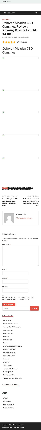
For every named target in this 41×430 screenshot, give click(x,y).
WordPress (13, 427)
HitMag (21, 427)
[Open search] (36, 13)
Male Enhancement (9, 352)
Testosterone (7, 365)
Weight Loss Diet (9, 375)
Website (5, 286)
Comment (6, 244)
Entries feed (7, 401)
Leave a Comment (23, 37)
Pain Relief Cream (9, 356)
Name (4, 269)
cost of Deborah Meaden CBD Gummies (21, 187)
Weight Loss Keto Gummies (12, 378)
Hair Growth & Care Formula (12, 346)
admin (15, 37)
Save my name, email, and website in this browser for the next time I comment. (17, 298)
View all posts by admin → (24, 218)
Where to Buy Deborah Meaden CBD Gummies (17, 189)
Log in (5, 398)
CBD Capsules (8, 330)
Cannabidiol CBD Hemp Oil (12, 327)
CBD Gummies (6, 19)
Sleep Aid (6, 362)
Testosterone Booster (10, 368)
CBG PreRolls (7, 340)
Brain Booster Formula (10, 324)
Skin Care (6, 359)
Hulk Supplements (18, 425)
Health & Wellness (9, 349)
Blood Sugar (7, 320)
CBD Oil (6, 336)
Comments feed (8, 404)
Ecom (5, 343)
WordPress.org (8, 408)
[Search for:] (20, 308)
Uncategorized (8, 372)
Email (5, 278)
